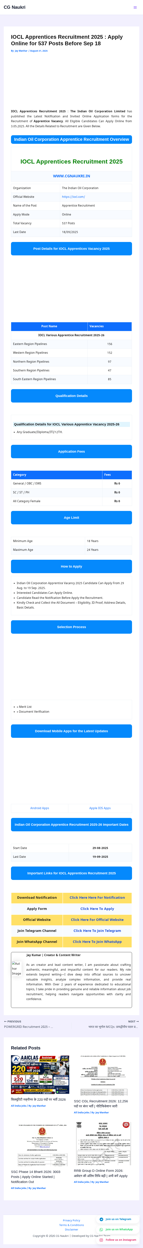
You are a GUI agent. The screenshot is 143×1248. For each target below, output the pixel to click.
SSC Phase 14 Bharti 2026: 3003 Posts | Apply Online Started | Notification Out (35, 1177)
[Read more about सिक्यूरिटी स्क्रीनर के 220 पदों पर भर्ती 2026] (40, 1075)
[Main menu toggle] (135, 7)
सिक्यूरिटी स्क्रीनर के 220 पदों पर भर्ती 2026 (38, 1099)
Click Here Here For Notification (97, 898)
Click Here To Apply (97, 909)
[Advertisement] (71, 82)
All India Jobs (18, 1106)
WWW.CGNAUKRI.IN (71, 176)
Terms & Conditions (71, 1225)
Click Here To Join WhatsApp (97, 942)
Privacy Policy (71, 1220)
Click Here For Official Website (97, 920)
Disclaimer (71, 1230)
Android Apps (39, 808)
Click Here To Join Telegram (97, 931)
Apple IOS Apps (100, 808)
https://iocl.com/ (73, 197)
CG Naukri (15, 7)
